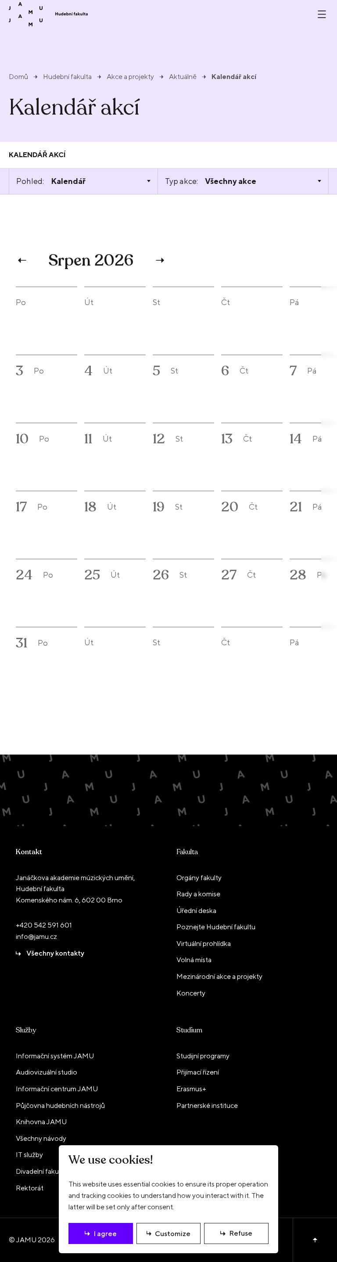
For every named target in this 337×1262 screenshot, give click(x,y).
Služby (26, 1030)
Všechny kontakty (55, 953)
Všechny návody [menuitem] (41, 1138)
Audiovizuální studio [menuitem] (46, 1072)
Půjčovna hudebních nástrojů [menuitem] (60, 1105)
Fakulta (187, 852)
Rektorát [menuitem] (29, 1188)
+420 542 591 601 (44, 925)
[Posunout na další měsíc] (158, 260)
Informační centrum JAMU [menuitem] (57, 1089)
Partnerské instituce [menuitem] (207, 1105)
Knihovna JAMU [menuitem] (41, 1122)
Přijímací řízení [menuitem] (197, 1072)
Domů (18, 76)
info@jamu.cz (36, 936)
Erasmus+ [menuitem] (191, 1089)
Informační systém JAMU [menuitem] (55, 1056)
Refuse (240, 1233)
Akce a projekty (130, 76)
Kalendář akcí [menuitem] (37, 155)
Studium (189, 1030)
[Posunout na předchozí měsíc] (23, 260)
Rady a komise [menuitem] (198, 894)
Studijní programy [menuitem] (202, 1056)
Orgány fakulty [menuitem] (199, 878)
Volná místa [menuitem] (194, 960)
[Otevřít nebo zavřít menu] (322, 14)
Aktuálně (183, 76)
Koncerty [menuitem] (190, 993)
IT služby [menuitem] (29, 1155)
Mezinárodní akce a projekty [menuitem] (219, 976)
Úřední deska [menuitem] (196, 910)
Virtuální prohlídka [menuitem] (203, 943)
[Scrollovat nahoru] (315, 1240)
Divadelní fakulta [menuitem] (41, 1171)
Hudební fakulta (67, 76)
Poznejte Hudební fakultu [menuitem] (215, 927)
